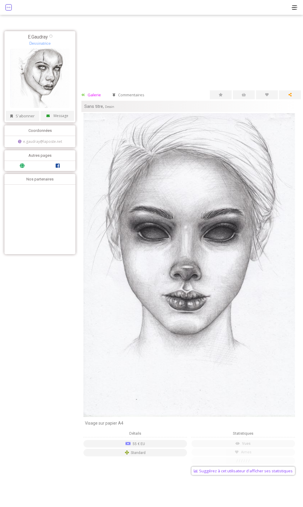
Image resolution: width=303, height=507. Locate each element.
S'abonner (25, 116)
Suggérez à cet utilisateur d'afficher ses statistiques (246, 471)
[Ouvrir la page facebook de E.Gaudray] (57, 166)
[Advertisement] (38, 219)
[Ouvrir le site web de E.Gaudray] (22, 166)
